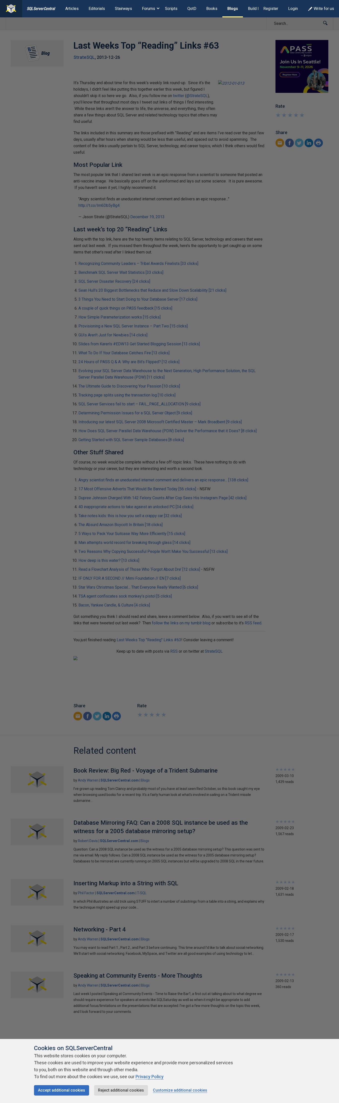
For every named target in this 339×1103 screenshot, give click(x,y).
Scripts (171, 8)
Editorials (97, 8)
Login (293, 8)
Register (270, 8)
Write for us (324, 8)
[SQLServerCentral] (11, 8)
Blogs (232, 8)
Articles (72, 8)
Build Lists (257, 8)
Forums (148, 8)
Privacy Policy (150, 1076)
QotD (191, 8)
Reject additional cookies (121, 1090)
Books (211, 8)
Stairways (123, 8)
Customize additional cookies (180, 1090)
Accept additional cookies (61, 1090)
